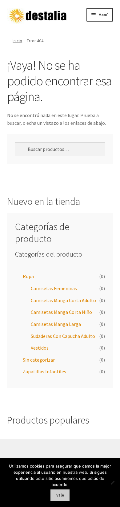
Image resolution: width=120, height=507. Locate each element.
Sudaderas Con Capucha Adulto (63, 336)
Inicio (17, 40)
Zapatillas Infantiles (44, 371)
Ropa (28, 276)
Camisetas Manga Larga (56, 324)
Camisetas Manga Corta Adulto (63, 300)
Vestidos (40, 348)
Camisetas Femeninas (54, 288)
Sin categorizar (39, 360)
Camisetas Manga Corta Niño (61, 312)
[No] (112, 483)
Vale (60, 495)
